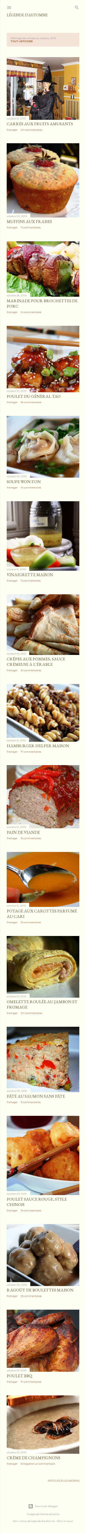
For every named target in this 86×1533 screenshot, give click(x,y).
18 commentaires (31, 402)
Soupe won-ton (24, 481)
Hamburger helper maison (38, 745)
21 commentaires (31, 670)
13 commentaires (31, 487)
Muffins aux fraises (29, 221)
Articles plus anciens (63, 1480)
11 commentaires (30, 227)
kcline (55, 1514)
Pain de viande (23, 832)
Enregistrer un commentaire (38, 1463)
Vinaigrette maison (30, 574)
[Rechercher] (76, 7)
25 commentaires (31, 1296)
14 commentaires (31, 312)
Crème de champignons (33, 1457)
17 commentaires (31, 751)
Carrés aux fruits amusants (40, 124)
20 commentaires (31, 129)
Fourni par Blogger (46, 1506)
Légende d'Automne (27, 15)
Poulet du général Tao (34, 396)
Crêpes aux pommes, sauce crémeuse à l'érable (36, 661)
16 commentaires (31, 1210)
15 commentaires (31, 838)
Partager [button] (12, 129)
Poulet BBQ (19, 1375)
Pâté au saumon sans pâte (36, 1096)
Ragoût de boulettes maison (40, 1290)
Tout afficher (21, 41)
